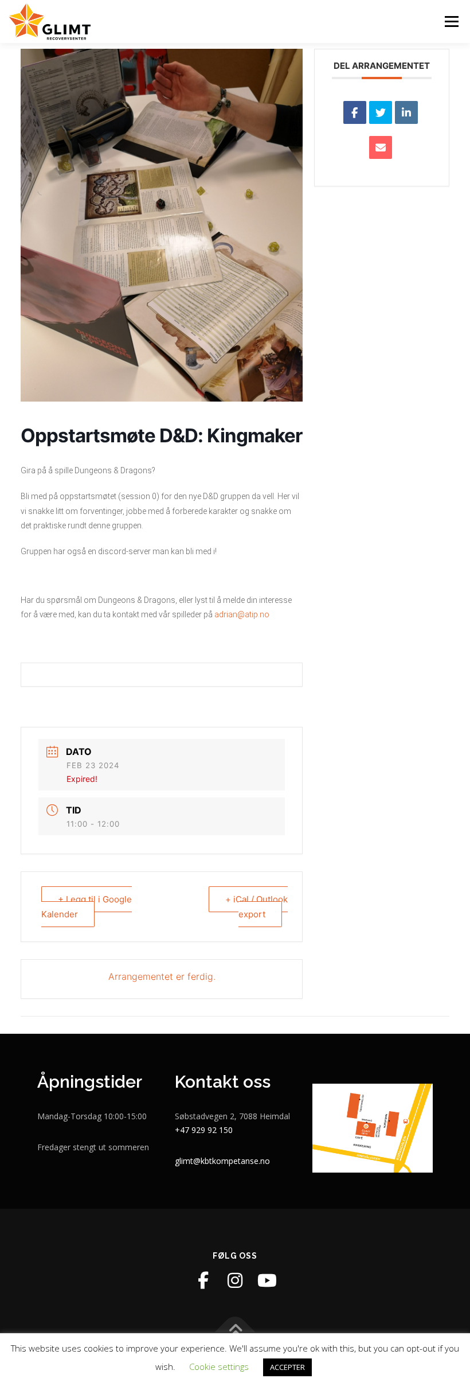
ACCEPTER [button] (287, 1367)
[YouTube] (267, 1280)
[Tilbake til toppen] (235, 1332)
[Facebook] (202, 1280)
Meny (451, 21)
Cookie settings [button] (219, 1366)
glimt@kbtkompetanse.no (222, 1160)
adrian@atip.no (241, 614)
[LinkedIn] (406, 112)
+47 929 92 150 (204, 1129)
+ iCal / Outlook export (256, 907)
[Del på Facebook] (354, 112)
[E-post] (380, 147)
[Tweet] (380, 112)
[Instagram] (235, 1280)
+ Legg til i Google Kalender (86, 907)
